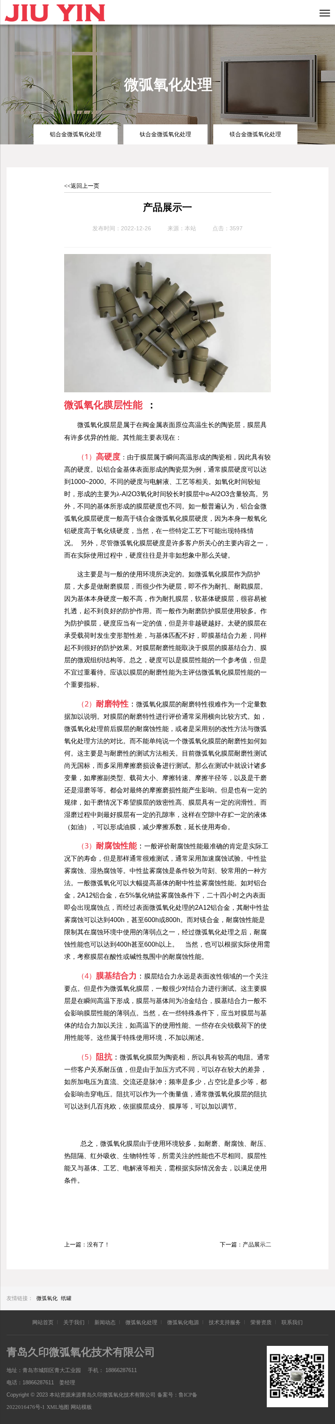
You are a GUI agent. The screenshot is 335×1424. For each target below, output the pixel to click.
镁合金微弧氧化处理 (255, 134)
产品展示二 (257, 1245)
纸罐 (66, 1298)
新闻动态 (105, 1322)
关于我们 (74, 1322)
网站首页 (43, 1322)
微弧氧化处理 (141, 1322)
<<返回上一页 (81, 186)
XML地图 (58, 1407)
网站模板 (81, 1407)
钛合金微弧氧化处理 (165, 134)
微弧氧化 (47, 1298)
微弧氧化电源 (183, 1322)
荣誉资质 (261, 1322)
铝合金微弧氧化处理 (75, 134)
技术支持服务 (225, 1322)
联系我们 (292, 1322)
